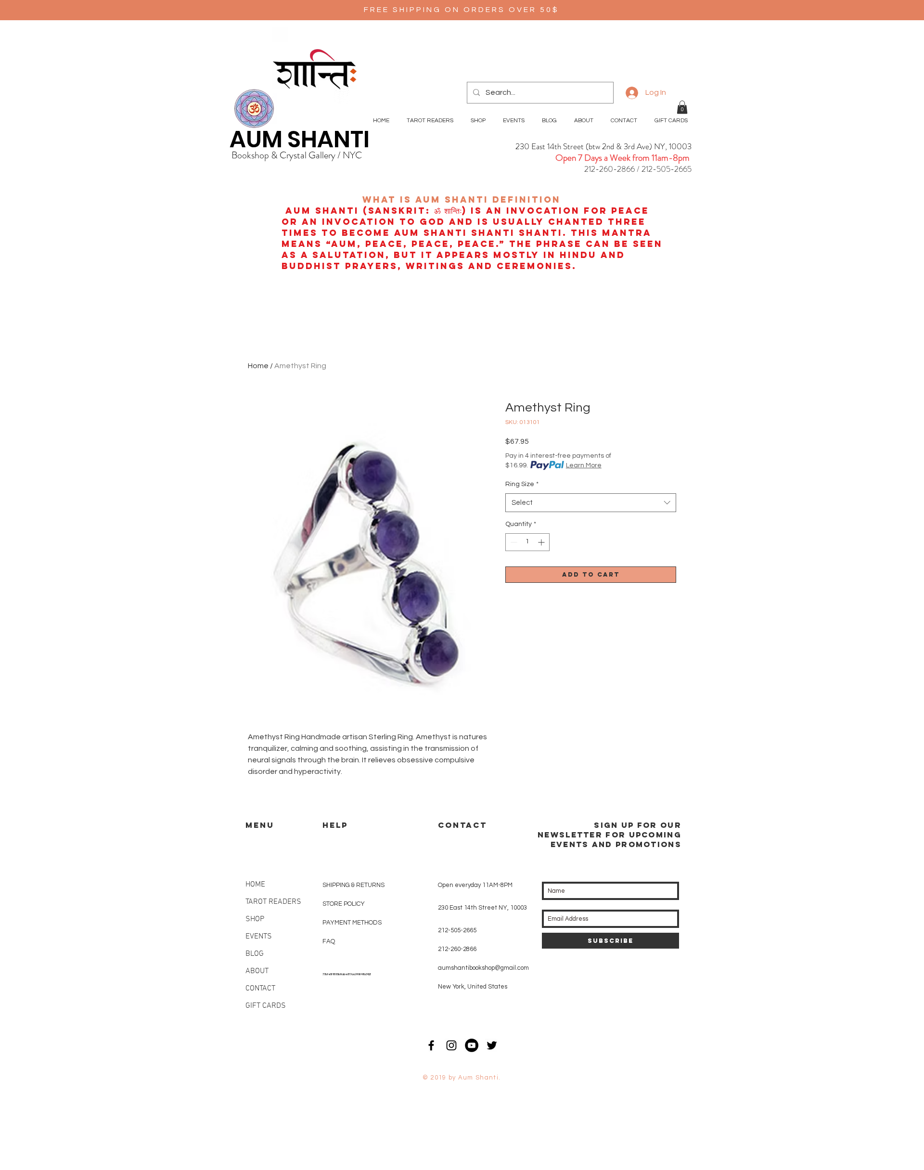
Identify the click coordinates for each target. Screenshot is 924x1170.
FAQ (328, 941)
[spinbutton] (527, 542)
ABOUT (257, 971)
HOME (255, 884)
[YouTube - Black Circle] (471, 1045)
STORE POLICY (344, 903)
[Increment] (542, 542)
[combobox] (590, 502)
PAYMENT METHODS (352, 922)
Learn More (584, 465)
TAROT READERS (273, 902)
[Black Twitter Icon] (492, 1045)
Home (258, 366)
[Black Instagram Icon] (451, 1045)
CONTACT (260, 988)
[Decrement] (513, 542)
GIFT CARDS (265, 1006)
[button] (682, 107)
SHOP (254, 919)
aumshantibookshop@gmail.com (483, 967)
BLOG (254, 954)
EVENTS (258, 936)
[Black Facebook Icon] (431, 1045)
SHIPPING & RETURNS (353, 885)
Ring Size (522, 484)
